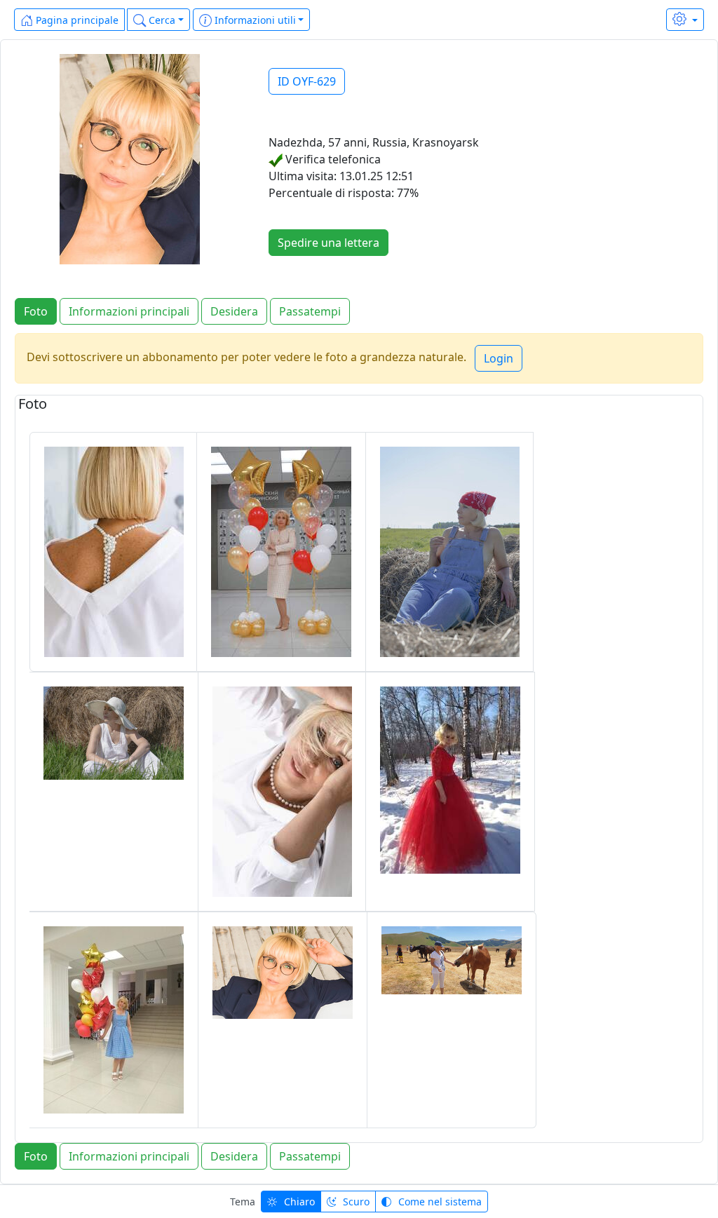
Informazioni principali (129, 311)
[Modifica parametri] (685, 19)
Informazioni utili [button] (254, 20)
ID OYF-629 (307, 81)
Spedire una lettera (328, 242)
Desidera (234, 311)
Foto (36, 311)
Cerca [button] (160, 20)
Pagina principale (75, 20)
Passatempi (310, 311)
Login (498, 358)
